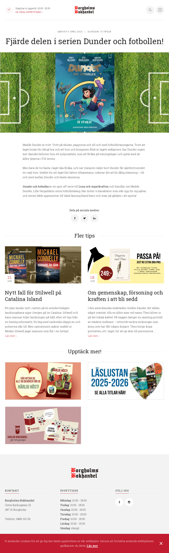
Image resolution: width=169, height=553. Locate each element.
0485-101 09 (23, 519)
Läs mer (92, 545)
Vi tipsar (105, 31)
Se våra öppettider (28, 12)
